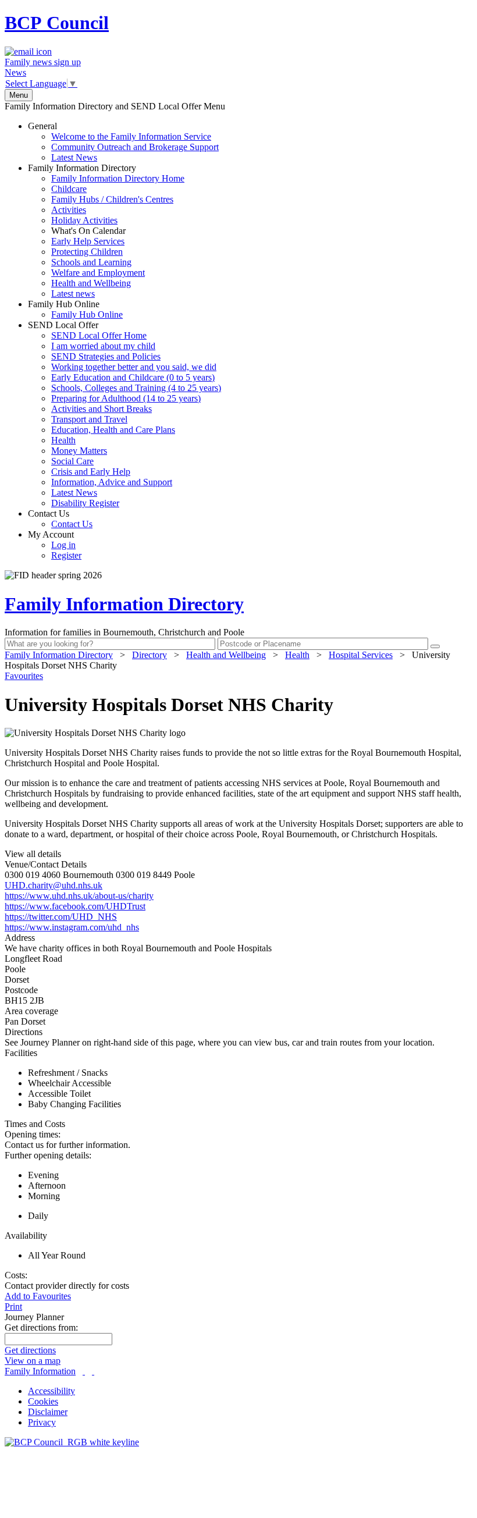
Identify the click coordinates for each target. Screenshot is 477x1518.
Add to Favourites (38, 1296)
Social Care (72, 461)
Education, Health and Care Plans (113, 430)
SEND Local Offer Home (99, 335)
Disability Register (85, 503)
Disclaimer (47, 1412)
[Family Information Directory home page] (72, 1442)
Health (63, 440)
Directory (149, 655)
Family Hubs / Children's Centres (112, 199)
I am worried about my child (103, 346)
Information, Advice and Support (111, 482)
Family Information (40, 1371)
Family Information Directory (106, 230)
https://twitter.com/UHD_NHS (61, 917)
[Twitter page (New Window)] (84, 1371)
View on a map (32, 1361)
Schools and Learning (91, 262)
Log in (63, 545)
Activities (68, 210)
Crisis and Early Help (90, 472)
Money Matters (79, 451)
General (123, 141)
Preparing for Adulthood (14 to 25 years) (126, 398)
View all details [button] (33, 854)
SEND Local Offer (124, 414)
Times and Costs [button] (35, 1124)
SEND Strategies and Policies (106, 356)
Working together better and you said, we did (133, 367)
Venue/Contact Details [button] (46, 864)
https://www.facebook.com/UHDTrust (75, 906)
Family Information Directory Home (117, 178)
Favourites (24, 676)
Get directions (30, 1350)
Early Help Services (87, 241)
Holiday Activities (84, 220)
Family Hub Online (75, 309)
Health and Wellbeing (91, 283)
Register (66, 555)
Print (13, 1306)
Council (57, 22)
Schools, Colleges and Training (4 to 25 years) (136, 388)
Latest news (73, 293)
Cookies (43, 1401)
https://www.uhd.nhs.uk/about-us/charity (79, 896)
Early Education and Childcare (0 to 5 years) (133, 377)
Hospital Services (361, 655)
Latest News (74, 157)
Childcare (69, 189)
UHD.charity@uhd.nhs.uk (53, 885)
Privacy (42, 1422)
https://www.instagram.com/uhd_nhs (72, 927)
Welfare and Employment (98, 273)
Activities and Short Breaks (101, 409)
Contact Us (60, 519)
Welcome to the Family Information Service (131, 136)
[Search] (435, 646)
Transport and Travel (89, 419)
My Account (54, 544)
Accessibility (51, 1391)
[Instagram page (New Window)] (93, 1371)
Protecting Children (87, 252)
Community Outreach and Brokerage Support (135, 147)
